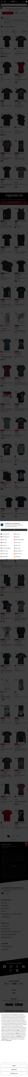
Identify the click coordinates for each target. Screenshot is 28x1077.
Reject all (14, 1069)
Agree (14, 1065)
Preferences (14, 1073)
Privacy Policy (8, 1040)
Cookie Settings (4, 1039)
